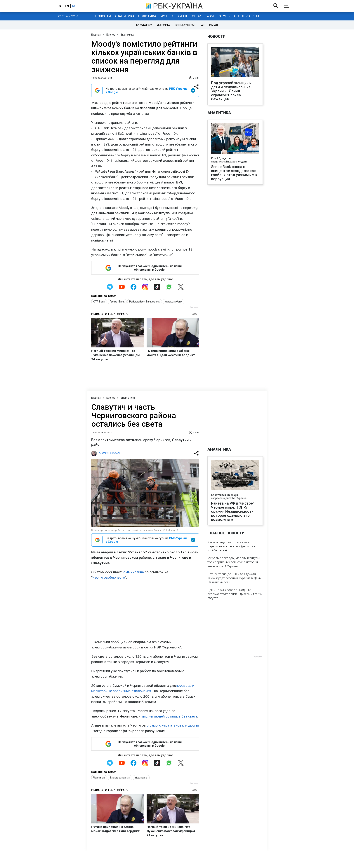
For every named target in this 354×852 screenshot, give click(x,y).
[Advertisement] (145, 610)
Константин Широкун (224, 495)
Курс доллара (144, 25)
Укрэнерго (141, 777)
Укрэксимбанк (173, 301)
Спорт (197, 16)
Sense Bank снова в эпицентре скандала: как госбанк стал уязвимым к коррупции (234, 173)
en (67, 6)
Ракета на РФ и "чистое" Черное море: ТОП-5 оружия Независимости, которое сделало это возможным (232, 511)
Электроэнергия (120, 777)
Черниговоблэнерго (108, 577)
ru (74, 6)
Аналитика (124, 16)
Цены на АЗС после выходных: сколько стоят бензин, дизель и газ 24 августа (234, 594)
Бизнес (166, 16)
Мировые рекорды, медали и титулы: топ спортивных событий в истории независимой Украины (233, 562)
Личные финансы (185, 25)
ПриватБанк (117, 301)
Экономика (163, 25)
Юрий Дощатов (221, 158)
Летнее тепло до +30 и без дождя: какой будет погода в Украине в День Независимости (234, 578)
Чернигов (99, 777)
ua (60, 6)
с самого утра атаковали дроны (173, 725)
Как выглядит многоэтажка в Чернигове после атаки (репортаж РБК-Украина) (231, 546)
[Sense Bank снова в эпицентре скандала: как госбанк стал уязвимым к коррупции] (235, 138)
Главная (96, 34)
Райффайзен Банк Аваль (144, 301)
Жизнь (182, 16)
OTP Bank (99, 301)
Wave (210, 16)
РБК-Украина (133, 572)
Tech (201, 25)
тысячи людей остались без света (169, 716)
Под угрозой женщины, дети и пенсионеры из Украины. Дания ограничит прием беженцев (231, 91)
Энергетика (127, 397)
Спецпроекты (246, 16)
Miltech (213, 25)
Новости (103, 16)
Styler (224, 16)
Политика (147, 16)
